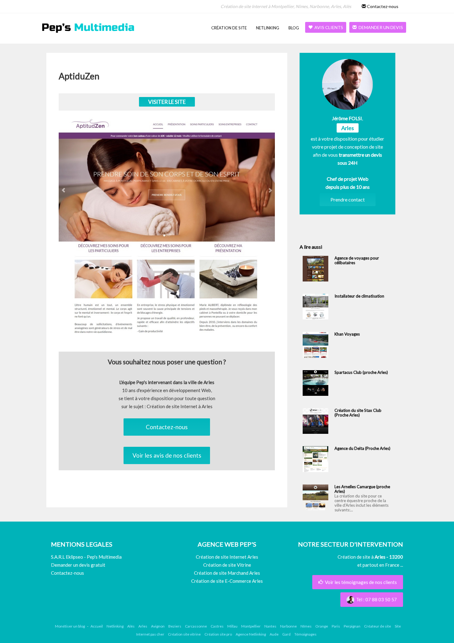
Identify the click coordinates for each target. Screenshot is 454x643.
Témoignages (305, 634)
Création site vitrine (184, 634)
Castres (217, 626)
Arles (336, 6)
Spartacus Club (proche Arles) (361, 372)
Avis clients (328, 27)
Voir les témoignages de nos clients (360, 582)
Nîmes (302, 6)
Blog (293, 27)
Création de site (229, 27)
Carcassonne (196, 626)
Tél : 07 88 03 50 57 (375, 599)
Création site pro (218, 634)
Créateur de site (377, 626)
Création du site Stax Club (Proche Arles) (357, 412)
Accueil (96, 626)
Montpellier (282, 6)
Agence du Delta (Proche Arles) (362, 448)
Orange (321, 626)
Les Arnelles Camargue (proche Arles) (362, 489)
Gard (286, 634)
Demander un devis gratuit (78, 565)
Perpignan (352, 626)
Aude (274, 634)
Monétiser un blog (70, 626)
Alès (347, 6)
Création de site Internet (244, 6)
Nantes (270, 626)
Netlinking (267, 27)
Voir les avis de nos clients (166, 455)
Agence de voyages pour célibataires (356, 260)
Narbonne (319, 6)
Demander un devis (380, 27)
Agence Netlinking (251, 634)
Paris (336, 626)
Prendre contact (347, 199)
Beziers (174, 626)
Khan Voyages (347, 334)
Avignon (158, 626)
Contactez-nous (382, 6)
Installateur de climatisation (359, 296)
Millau (232, 626)
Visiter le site (167, 102)
